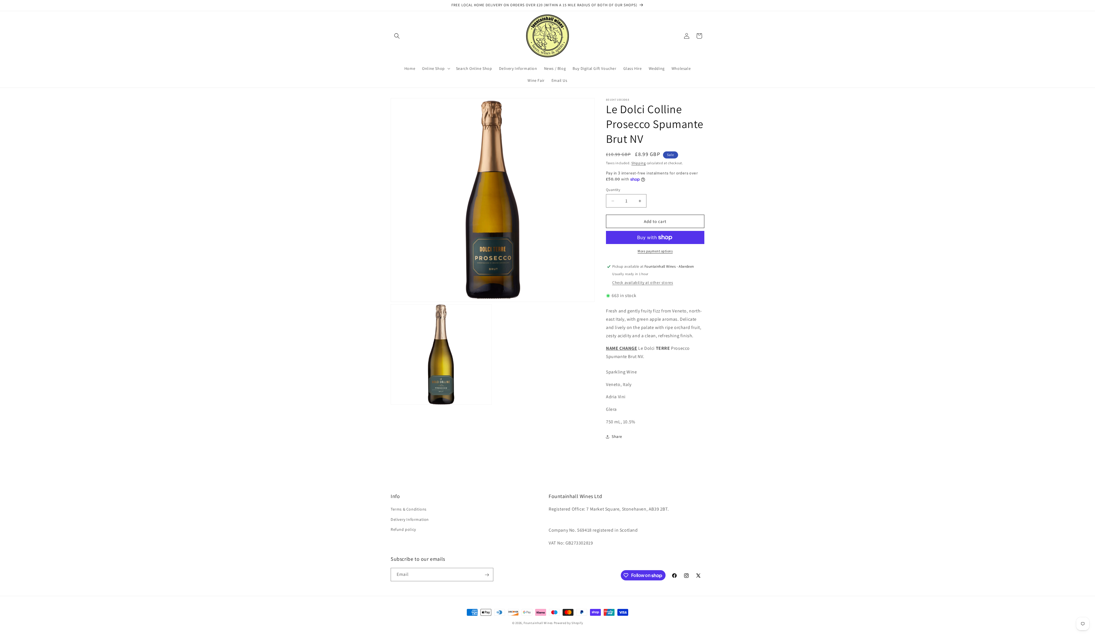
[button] (397, 36)
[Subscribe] (486, 575)
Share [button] (617, 436)
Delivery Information (410, 519)
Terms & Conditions (409, 509)
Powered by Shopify (568, 623)
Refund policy (403, 529)
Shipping (638, 163)
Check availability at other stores (642, 282)
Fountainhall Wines (538, 623)
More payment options (655, 251)
